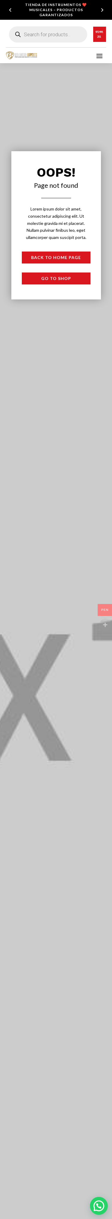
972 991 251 (99, 34)
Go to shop (56, 278)
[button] (99, 1206)
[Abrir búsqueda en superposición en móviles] (48, 34)
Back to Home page (56, 257)
